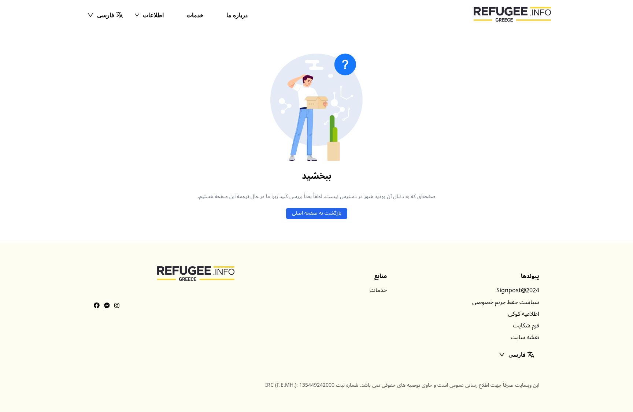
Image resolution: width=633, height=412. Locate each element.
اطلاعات (153, 15)
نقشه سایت (525, 337)
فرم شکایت (526, 325)
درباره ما (237, 15)
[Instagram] (117, 306)
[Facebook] (97, 306)
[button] (105, 15)
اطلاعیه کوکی (523, 313)
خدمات (195, 15)
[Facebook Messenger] (107, 306)
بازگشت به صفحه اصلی (316, 213)
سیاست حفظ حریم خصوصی (505, 302)
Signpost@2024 (517, 290)
